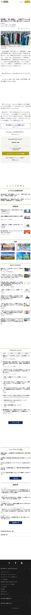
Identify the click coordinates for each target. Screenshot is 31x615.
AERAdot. (3, 23)
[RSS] (21, 563)
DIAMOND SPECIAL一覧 (7, 531)
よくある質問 (3, 586)
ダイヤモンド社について (6, 603)
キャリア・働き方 (4, 24)
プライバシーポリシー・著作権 (7, 584)
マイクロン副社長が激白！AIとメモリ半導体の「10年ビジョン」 (15, 473)
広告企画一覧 (4, 534)
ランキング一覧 (15, 422)
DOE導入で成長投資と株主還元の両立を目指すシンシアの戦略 (15, 458)
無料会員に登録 (15, 142)
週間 (19, 353)
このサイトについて (5, 572)
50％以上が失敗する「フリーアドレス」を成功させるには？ (15, 463)
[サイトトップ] (6, 2)
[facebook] (15, 563)
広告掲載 (3, 589)
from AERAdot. (13, 24)
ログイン (21, 1)
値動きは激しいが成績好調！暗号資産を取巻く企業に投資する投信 (15, 453)
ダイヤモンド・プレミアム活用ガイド (9, 577)
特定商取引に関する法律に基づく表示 (9, 581)
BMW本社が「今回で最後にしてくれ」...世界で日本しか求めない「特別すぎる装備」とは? (15, 194)
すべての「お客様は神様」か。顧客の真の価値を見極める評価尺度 (15, 468)
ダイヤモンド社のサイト (6, 598)
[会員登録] (27, 2)
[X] (9, 563)
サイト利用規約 (4, 579)
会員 (26, 353)
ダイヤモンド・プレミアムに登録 (15, 153)
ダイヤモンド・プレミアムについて (8, 574)
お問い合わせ (3, 591)
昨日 (12, 353)
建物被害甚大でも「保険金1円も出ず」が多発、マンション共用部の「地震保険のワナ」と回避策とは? (15, 199)
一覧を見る (15, 478)
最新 (4, 353)
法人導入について (4, 594)
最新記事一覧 (15, 522)
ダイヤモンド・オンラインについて (9, 568)
